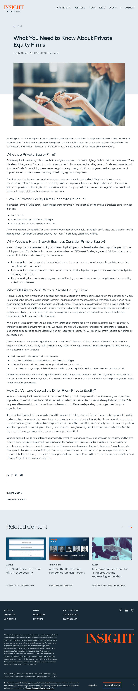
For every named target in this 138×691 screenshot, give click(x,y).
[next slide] (129, 527)
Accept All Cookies (112, 685)
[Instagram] (132, 610)
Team (92, 8)
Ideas (102, 8)
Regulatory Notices (42, 677)
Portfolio (80, 8)
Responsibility (70, 619)
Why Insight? (63, 8)
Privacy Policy (45, 673)
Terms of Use (31, 673)
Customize (92, 685)
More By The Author (16, 500)
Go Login (129, 8)
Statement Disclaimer (23, 677)
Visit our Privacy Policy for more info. (39, 688)
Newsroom (39, 615)
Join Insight (10, 619)
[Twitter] (120, 610)
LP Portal (38, 619)
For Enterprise (70, 615)
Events (113, 8)
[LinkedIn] (126, 610)
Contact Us (9, 615)
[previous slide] (124, 527)
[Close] (134, 685)
